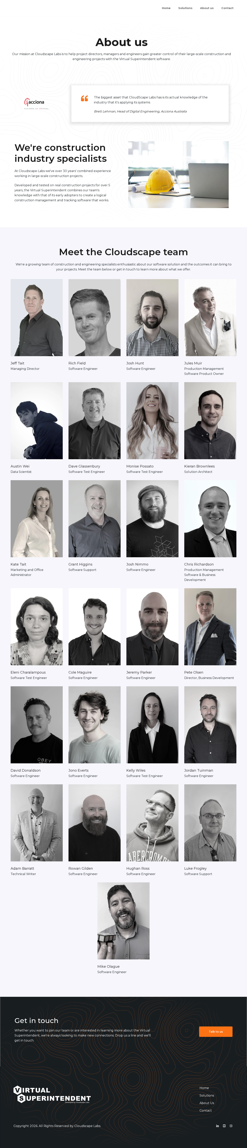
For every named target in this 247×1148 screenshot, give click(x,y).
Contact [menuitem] (227, 8)
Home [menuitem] (166, 8)
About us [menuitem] (207, 8)
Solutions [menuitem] (185, 8)
